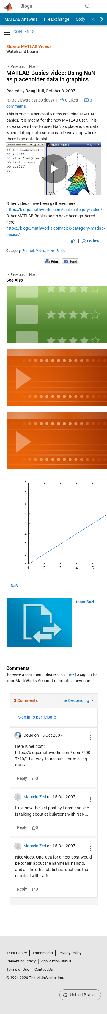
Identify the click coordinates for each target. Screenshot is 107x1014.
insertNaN (85, 602)
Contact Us (43, 969)
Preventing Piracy (21, 961)
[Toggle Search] (88, 6)
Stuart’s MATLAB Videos (28, 46)
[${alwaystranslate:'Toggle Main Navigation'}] (98, 6)
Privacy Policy (69, 953)
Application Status (56, 961)
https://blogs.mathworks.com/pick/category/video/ (54, 209)
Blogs (26, 6)
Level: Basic (56, 251)
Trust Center (16, 953)
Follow (92, 241)
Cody (80, 19)
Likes (71, 100)
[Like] (73, 241)
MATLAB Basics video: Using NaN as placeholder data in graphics (50, 76)
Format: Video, (34, 251)
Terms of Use (18, 969)
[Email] (70, 261)
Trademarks (42, 953)
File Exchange (56, 19)
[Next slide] (96, 19)
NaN (14, 586)
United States (83, 994)
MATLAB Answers (20, 19)
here (70, 674)
